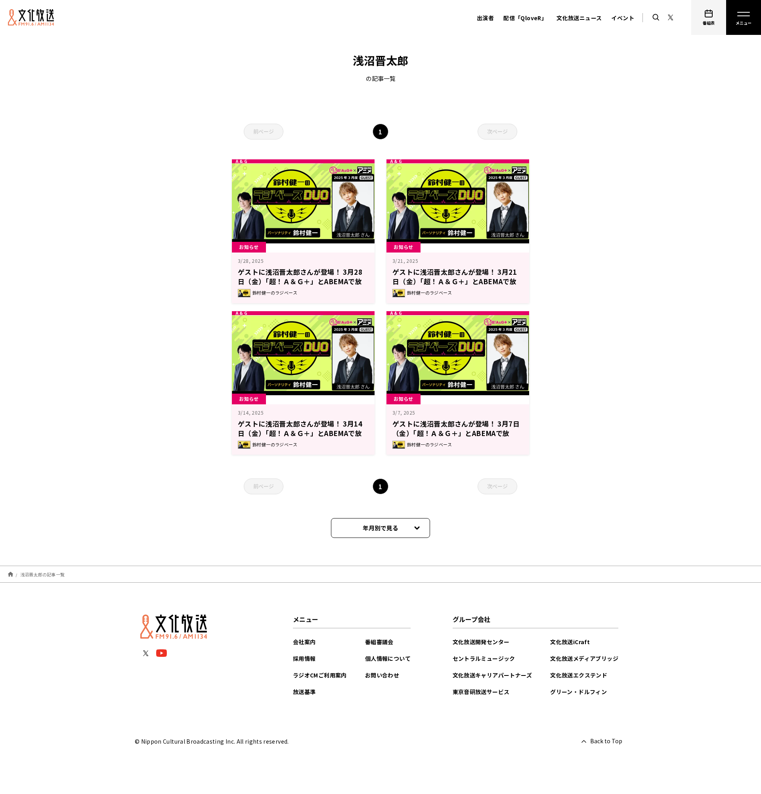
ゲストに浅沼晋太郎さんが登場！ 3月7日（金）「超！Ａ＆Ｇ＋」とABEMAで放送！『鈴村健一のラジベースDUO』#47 (456, 433)
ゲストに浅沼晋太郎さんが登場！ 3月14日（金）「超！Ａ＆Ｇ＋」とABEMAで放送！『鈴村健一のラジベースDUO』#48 (300, 433)
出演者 (485, 18)
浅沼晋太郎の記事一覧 (42, 574)
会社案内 (304, 642)
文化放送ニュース (579, 18)
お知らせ (249, 246)
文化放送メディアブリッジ (584, 658)
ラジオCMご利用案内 (320, 675)
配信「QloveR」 (525, 18)
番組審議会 (379, 642)
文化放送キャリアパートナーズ (492, 675)
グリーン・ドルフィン (578, 692)
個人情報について (388, 658)
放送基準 (304, 692)
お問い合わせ (382, 675)
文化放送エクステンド (578, 675)
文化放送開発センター (481, 642)
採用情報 (304, 658)
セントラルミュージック (484, 658)
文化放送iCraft (570, 642)
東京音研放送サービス (481, 692)
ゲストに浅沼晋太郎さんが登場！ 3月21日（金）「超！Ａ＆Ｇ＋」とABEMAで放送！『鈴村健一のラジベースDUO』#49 (454, 281)
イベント (622, 18)
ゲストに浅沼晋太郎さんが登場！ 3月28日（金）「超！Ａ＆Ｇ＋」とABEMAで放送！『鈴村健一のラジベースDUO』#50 (300, 281)
